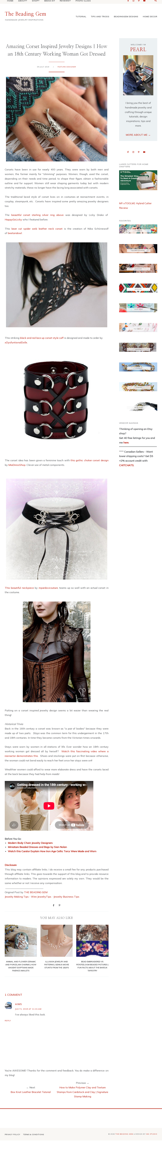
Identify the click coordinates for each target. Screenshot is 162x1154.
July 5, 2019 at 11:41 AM (28, 1009)
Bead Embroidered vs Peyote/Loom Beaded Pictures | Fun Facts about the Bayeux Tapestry (92, 966)
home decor (150, 16)
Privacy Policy (12, 1134)
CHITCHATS (126, 465)
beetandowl (15, 233)
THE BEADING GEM (35, 892)
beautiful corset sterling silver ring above (37, 215)
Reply (8, 1021)
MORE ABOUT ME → (138, 134)
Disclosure (11, 864)
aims (18, 1004)
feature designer (67, 67)
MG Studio (151, 1134)
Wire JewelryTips (41, 896)
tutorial (81, 16)
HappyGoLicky (14, 219)
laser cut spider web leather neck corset (36, 228)
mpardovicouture (48, 587)
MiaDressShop (16, 464)
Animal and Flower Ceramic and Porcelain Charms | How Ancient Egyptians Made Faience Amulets (20, 966)
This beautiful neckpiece (19, 587)
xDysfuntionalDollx (16, 342)
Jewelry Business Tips (67, 896)
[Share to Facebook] (53, 905)
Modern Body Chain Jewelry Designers (30, 842)
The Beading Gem (25, 14)
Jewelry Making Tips (17, 896)
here (126, 442)
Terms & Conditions (33, 1134)
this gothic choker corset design (90, 460)
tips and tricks (100, 16)
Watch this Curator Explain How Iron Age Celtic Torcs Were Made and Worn (52, 851)
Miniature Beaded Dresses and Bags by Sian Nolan (37, 846)
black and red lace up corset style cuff (42, 337)
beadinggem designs (126, 16)
